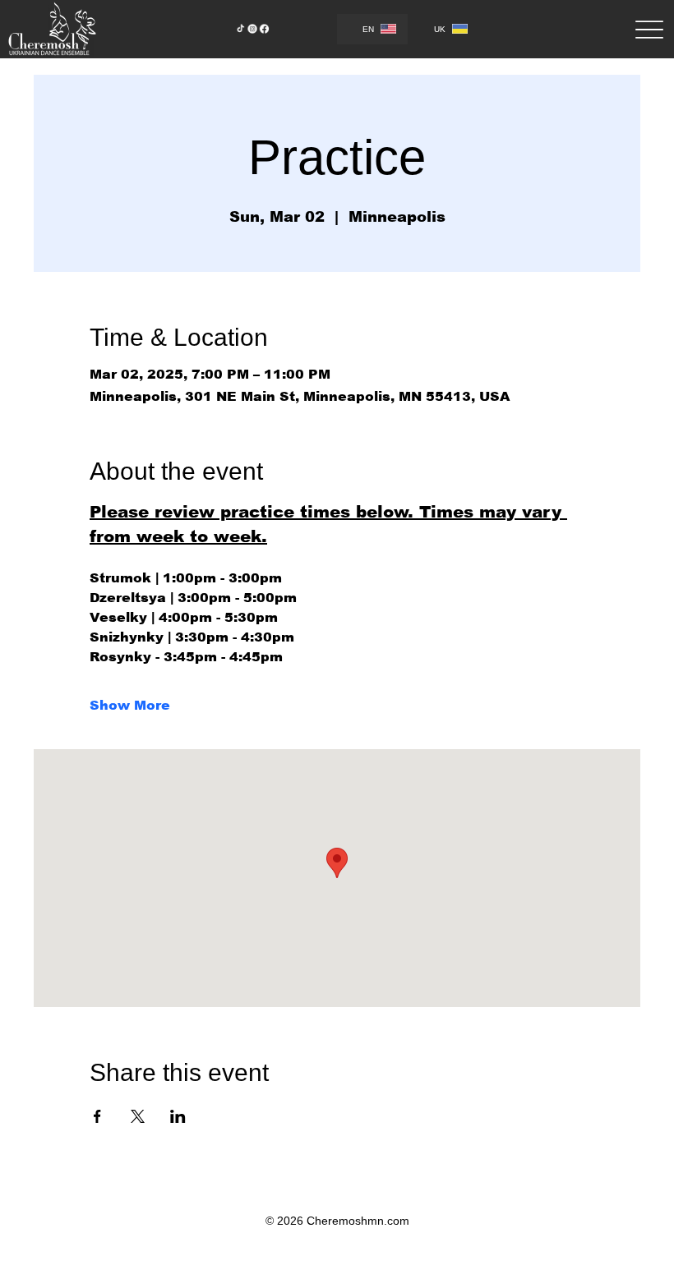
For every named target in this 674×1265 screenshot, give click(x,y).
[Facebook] (264, 29)
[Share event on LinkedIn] (178, 1116)
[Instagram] (252, 29)
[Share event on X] (137, 1116)
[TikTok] (240, 29)
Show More (130, 705)
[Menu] (649, 30)
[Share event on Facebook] (97, 1116)
